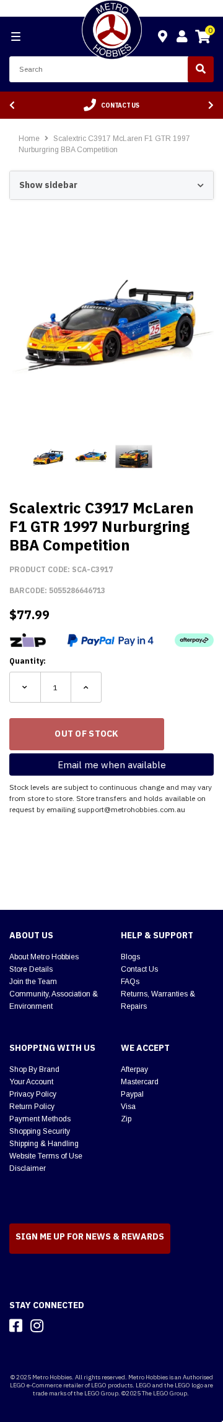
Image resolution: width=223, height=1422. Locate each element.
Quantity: (27, 661)
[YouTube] (58, 1325)
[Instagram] (36, 1325)
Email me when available (112, 765)
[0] (202, 38)
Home (29, 138)
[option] (111, 105)
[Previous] (12, 105)
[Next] (211, 105)
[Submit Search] (201, 69)
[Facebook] (15, 1325)
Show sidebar (48, 185)
